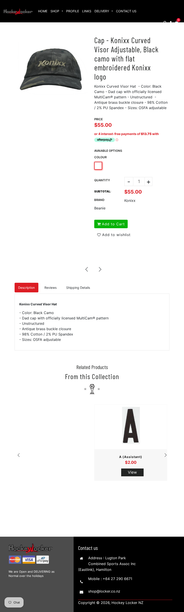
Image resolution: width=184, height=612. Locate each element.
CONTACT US (126, 11)
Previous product (86, 269)
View (132, 472)
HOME (42, 11)
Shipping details (78, 287)
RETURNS (45, 33)
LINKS (86, 11)
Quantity (102, 180)
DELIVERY (102, 11)
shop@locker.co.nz (104, 591)
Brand (99, 200)
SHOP (55, 11)
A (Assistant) (130, 457)
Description (26, 287)
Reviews (50, 287)
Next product (99, 269)
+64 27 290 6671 (117, 578)
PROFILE (72, 11)
